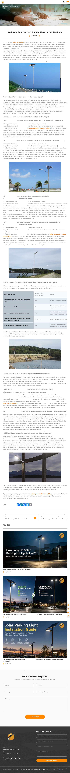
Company (15, 6)
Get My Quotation (52, 760)
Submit (36, 717)
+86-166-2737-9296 (10, 754)
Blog (11, 6)
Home (6, 6)
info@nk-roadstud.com (11, 749)
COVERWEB (15, 769)
